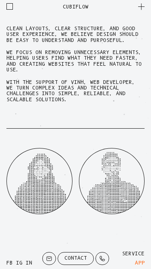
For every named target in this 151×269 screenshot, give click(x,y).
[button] (141, 6)
